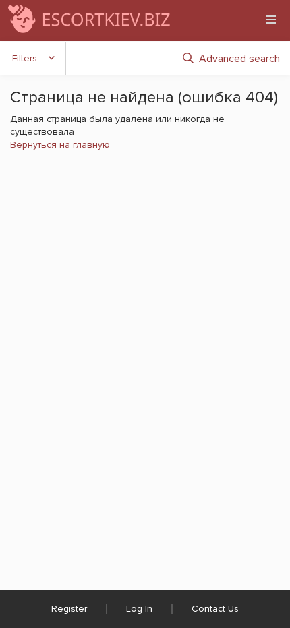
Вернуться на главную (60, 144)
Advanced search (239, 58)
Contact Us (215, 609)
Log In (139, 609)
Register (69, 609)
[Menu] (271, 19)
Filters (24, 58)
